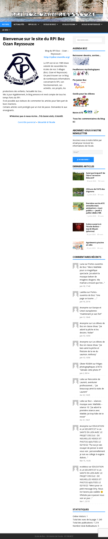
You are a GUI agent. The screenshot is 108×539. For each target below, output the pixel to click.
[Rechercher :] (89, 40)
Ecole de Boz (50, 24)
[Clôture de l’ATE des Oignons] (78, 194)
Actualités (19, 24)
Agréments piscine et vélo (95, 243)
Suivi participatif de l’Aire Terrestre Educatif (95, 175)
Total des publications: (83, 522)
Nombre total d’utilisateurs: (85, 526)
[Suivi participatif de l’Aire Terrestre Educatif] (78, 178)
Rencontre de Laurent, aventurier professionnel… (90, 382)
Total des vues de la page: (85, 519)
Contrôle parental (27, 122)
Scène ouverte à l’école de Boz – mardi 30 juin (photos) (93, 228)
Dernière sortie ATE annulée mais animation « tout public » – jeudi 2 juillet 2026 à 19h (95, 208)
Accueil (5, 24)
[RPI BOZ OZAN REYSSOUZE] (54, 20)
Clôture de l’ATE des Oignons (95, 190)
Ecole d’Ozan (68, 24)
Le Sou (5, 30)
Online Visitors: (80, 516)
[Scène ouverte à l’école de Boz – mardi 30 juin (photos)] (78, 229)
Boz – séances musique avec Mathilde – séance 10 (91, 404)
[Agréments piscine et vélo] (78, 248)
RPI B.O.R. (32, 24)
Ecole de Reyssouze (91, 24)
